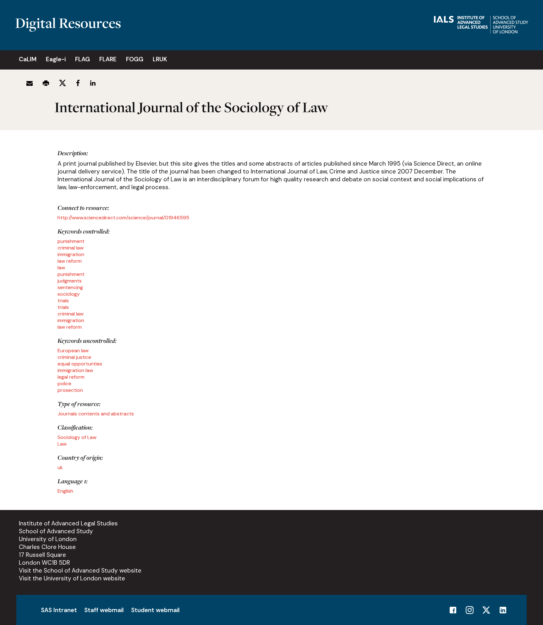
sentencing (70, 287)
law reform (70, 261)
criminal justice (74, 357)
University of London (48, 539)
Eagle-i (56, 59)
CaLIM (27, 59)
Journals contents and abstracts (96, 413)
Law (62, 444)
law (61, 267)
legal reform (71, 377)
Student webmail (155, 610)
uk (60, 467)
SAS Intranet (59, 610)
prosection (70, 390)
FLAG (82, 59)
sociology (69, 294)
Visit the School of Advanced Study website (80, 570)
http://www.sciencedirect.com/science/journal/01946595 (123, 217)
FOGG (134, 59)
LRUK (160, 59)
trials (63, 300)
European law (73, 350)
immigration (71, 254)
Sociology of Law (77, 437)
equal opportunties (80, 363)
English (65, 491)
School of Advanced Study (56, 531)
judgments (70, 280)
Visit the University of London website (72, 578)
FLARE (108, 59)
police (64, 383)
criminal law (71, 247)
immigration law (75, 370)
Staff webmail (104, 610)
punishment (71, 241)
